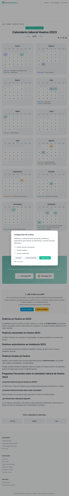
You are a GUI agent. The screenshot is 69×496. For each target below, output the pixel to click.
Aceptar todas (45, 258)
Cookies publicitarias (23, 253)
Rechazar (18, 258)
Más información (18, 261)
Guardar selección (31, 258)
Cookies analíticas (22, 250)
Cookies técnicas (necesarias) (26, 247)
